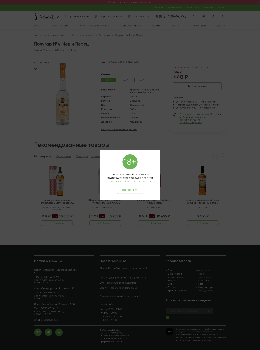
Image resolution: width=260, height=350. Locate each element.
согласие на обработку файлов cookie (130, 181)
